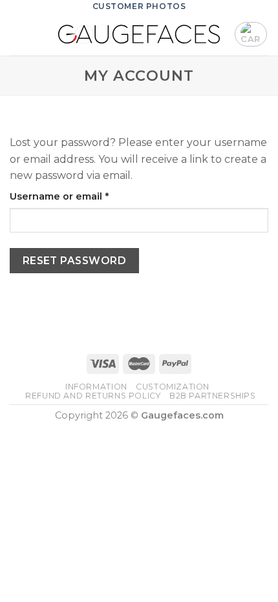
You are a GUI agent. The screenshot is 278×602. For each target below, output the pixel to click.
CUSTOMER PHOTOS (139, 6)
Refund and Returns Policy (92, 395)
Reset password (75, 260)
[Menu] (17, 34)
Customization (172, 386)
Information (96, 386)
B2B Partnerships (212, 395)
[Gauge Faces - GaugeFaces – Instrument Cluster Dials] (139, 34)
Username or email (81, 196)
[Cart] (251, 34)
